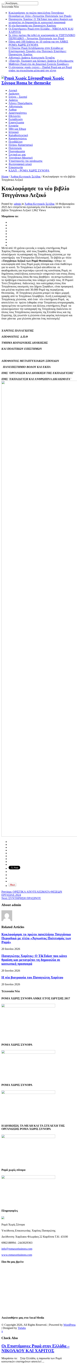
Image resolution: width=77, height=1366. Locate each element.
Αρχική (13, 90)
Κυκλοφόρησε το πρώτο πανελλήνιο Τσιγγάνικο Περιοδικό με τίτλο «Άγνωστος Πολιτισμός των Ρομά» (40, 14)
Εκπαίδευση (16, 119)
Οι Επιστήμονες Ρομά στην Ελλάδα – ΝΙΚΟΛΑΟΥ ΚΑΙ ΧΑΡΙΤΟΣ (35, 1348)
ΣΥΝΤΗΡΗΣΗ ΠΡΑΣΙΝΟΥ (21, 898)
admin (18, 203)
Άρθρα (12, 109)
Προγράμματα (17, 151)
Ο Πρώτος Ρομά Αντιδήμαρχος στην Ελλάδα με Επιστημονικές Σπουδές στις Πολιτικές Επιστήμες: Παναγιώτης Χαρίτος (37, 51)
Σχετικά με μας (17, 154)
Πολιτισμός (15, 148)
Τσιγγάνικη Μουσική (21, 157)
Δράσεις (13, 100)
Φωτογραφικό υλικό (20, 164)
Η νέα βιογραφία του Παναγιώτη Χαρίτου (32, 25)
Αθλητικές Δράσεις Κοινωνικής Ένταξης (32, 57)
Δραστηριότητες (18, 112)
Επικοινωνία (16, 167)
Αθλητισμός (16, 106)
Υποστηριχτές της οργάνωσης (25, 160)
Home (4, 176)
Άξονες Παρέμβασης (20, 103)
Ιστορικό (14, 132)
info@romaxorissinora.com (16, 1248)
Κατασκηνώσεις (18, 138)
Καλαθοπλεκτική (18, 135)
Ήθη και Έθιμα (17, 128)
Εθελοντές (15, 116)
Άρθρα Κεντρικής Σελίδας (26, 176)
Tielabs (22, 1327)
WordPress (69, 1324)
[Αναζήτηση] (2, 4)
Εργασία (13, 125)
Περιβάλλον (16, 141)
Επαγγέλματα (16, 122)
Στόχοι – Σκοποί (18, 96)
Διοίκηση (14, 93)
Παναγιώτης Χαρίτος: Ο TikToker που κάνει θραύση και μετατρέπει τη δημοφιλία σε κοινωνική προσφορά (41, 21)
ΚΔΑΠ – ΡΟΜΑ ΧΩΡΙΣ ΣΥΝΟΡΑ (29, 170)
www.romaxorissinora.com (16, 1254)
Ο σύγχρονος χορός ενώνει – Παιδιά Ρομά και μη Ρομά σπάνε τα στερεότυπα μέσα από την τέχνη (40, 69)
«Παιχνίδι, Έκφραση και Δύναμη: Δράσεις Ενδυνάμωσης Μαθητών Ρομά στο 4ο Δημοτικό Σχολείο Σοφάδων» (41, 62)
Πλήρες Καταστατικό (21, 144)
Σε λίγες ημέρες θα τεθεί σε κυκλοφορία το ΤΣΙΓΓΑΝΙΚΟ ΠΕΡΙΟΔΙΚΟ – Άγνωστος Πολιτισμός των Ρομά (42, 37)
